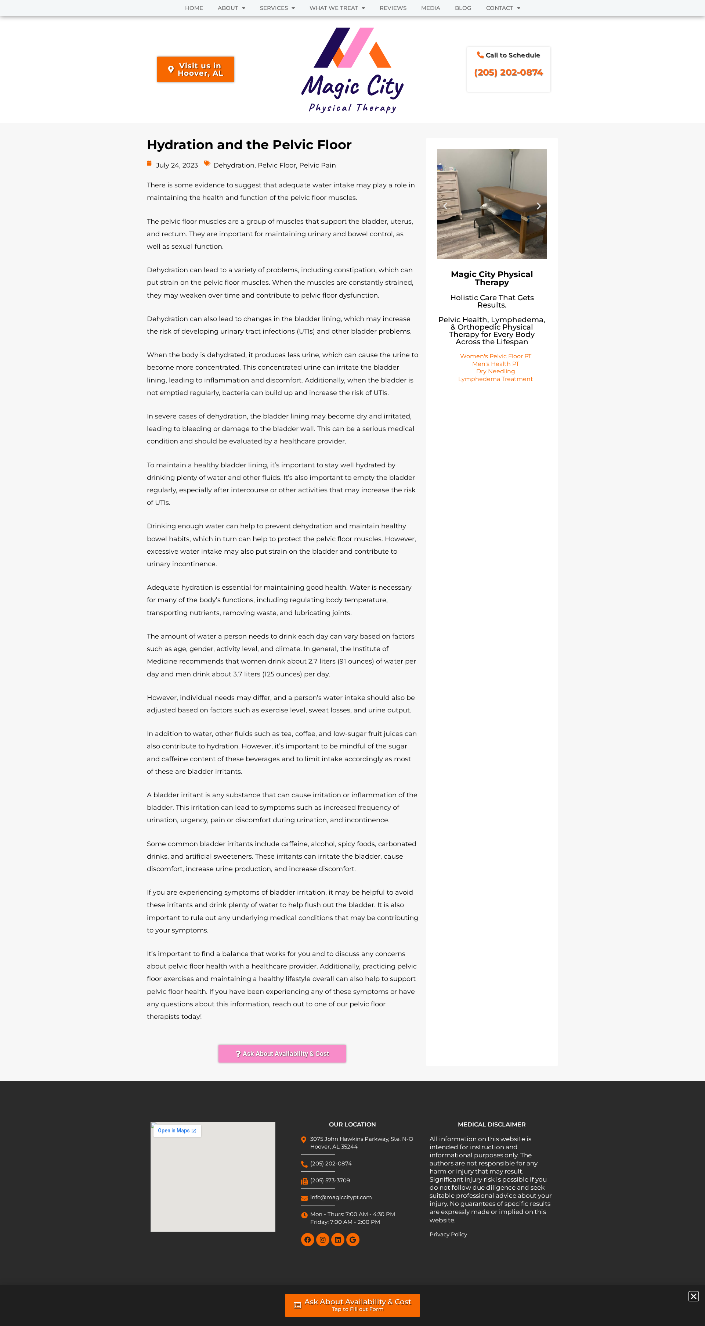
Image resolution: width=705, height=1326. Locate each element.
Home (194, 7)
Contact (499, 7)
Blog (463, 7)
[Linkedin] (337, 1239)
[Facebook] (307, 1239)
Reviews (393, 7)
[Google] (352, 1239)
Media (430, 7)
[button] (445, 206)
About (228, 7)
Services (274, 7)
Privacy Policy (448, 1234)
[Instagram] (322, 1239)
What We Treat (334, 7)
